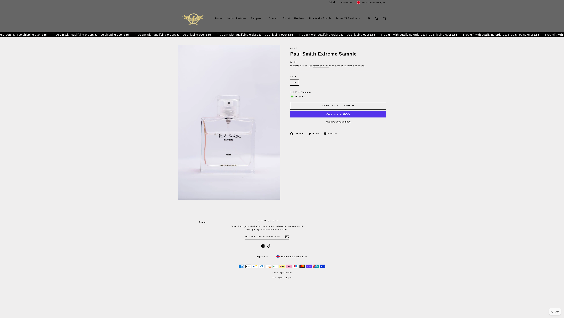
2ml (294, 82)
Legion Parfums (236, 18)
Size (293, 76)
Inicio (292, 48)
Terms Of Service (347, 18)
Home (219, 18)
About (286, 18)
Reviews (299, 18)
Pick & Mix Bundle (320, 18)
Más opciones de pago (338, 121)
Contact (273, 18)
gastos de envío (321, 66)
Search (202, 222)
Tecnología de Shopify (281, 278)
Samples (256, 18)
